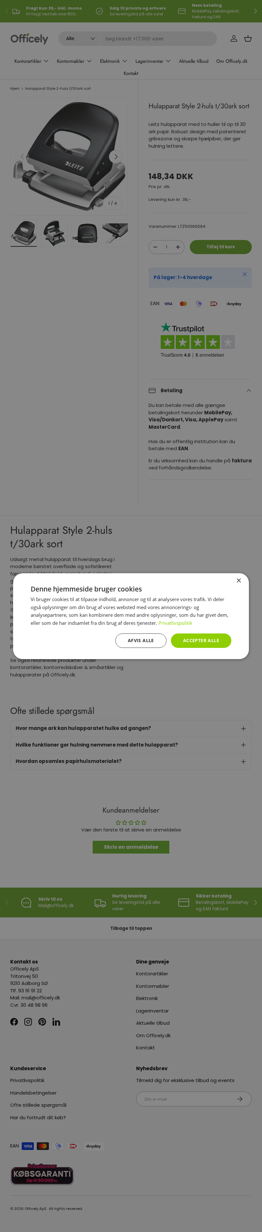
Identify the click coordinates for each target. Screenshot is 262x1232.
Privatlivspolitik (175, 623)
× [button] (238, 580)
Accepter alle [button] (201, 640)
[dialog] (131, 616)
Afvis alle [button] (141, 640)
